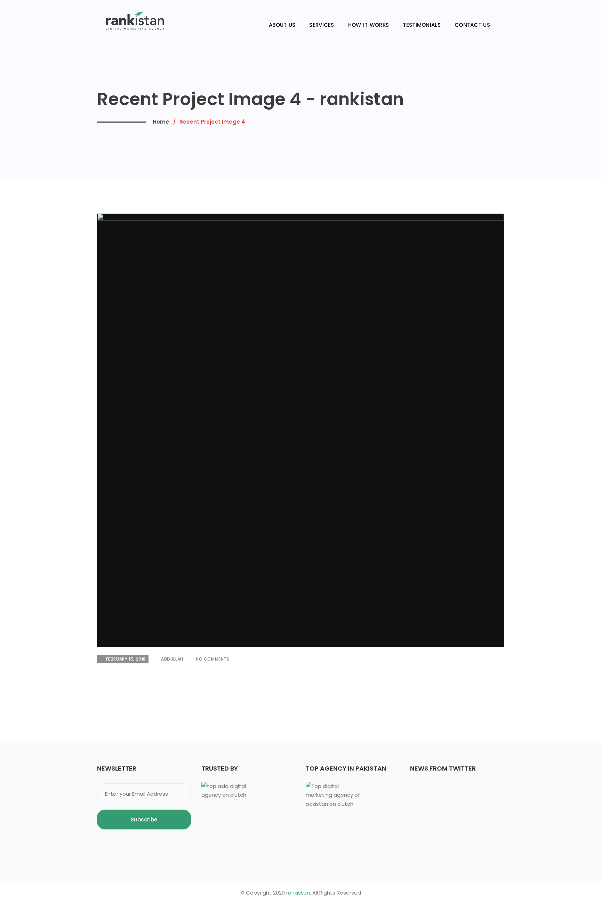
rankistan (298, 892)
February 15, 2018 (126, 659)
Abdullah (171, 659)
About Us (282, 25)
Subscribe (144, 819)
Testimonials (422, 25)
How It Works (368, 25)
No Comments (211, 659)
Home (161, 121)
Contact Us (472, 25)
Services (321, 25)
